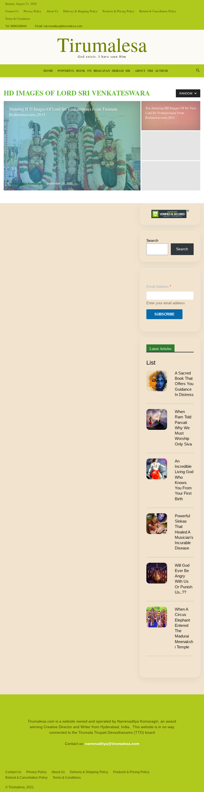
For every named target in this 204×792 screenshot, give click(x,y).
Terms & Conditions (17, 18)
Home (48, 71)
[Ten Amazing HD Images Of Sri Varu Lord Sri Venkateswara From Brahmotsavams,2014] (170, 115)
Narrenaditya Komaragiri (26, 183)
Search (152, 240)
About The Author (151, 71)
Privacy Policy (32, 11)
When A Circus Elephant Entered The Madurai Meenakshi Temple (184, 628)
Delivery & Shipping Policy (80, 11)
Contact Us (12, 11)
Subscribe (164, 314)
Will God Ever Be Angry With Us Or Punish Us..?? (183, 578)
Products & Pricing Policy (118, 11)
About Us (52, 11)
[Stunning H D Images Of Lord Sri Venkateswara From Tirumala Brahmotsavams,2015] (72, 146)
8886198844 (19, 26)
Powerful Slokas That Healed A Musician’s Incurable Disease (184, 532)
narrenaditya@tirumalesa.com (63, 26)
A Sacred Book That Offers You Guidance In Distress (184, 384)
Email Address (158, 287)
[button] (197, 71)
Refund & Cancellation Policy (157, 11)
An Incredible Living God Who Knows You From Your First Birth (184, 480)
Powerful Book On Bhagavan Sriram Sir (94, 71)
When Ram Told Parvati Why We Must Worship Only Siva (183, 427)
